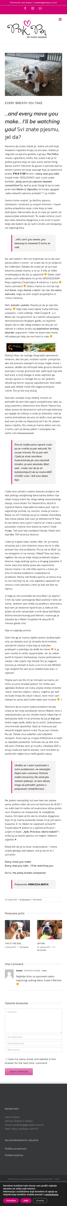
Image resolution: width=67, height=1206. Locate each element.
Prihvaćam (11, 1200)
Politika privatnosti (15, 1149)
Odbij (26, 1200)
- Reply (44, 970)
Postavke (40, 1200)
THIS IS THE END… (13, 943)
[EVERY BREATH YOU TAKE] (31, 345)
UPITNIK (41, 943)
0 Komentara (46, 949)
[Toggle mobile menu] (60, 19)
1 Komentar (37, 899)
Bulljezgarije (25, 899)
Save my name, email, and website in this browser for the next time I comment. (30, 1061)
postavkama (51, 1194)
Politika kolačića (14, 1155)
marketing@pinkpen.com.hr (45, 2)
